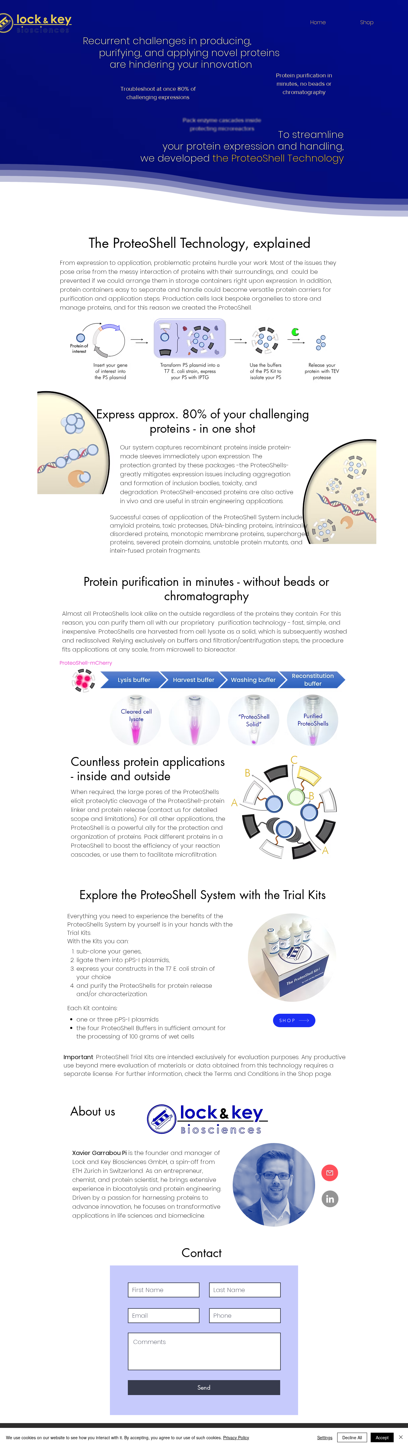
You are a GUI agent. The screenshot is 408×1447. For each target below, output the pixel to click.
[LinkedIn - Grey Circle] (330, 1199)
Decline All (352, 1437)
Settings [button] (324, 1437)
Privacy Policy (236, 1437)
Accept (382, 1437)
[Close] (400, 1437)
